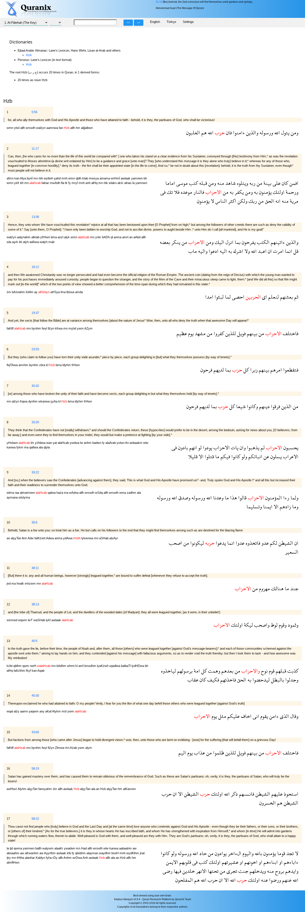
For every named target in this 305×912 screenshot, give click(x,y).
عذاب (199, 753)
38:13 (35, 604)
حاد (202, 853)
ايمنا (267, 506)
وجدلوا (291, 680)
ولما (293, 498)
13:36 (35, 216)
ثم (295, 297)
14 (8, 695)
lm (33, 442)
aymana (12, 497)
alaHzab (64, 442)
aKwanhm (32, 853)
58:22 (35, 818)
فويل (241, 333)
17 (8, 818)
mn (36, 178)
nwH (33, 666)
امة (196, 671)
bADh (106, 237)
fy (70, 183)
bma (54, 237)
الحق (269, 201)
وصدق (183, 498)
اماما (170, 183)
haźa (60, 492)
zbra (42, 365)
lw (82, 442)
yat (55, 442)
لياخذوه (168, 671)
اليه (222, 251)
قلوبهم (184, 862)
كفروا (218, 333)
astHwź (12, 789)
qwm (26, 666)
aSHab (104, 538)
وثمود (292, 625)
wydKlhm (133, 853)
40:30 (35, 695)
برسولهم (184, 671)
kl (47, 365)
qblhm (17, 666)
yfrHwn (45, 237)
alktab (35, 237)
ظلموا (218, 753)
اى (264, 297)
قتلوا (209, 456)
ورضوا (274, 880)
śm (9, 292)
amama (105, 178)
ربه (251, 183)
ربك (252, 201)
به (255, 192)
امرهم (275, 370)
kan (17, 178)
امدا (209, 297)
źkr (55, 789)
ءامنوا (238, 132)
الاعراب (290, 456)
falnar (45, 183)
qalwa (52, 492)
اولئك (278, 192)
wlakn (113, 183)
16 (8, 768)
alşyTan (16, 538)
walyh (44, 242)
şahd (57, 178)
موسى (181, 183)
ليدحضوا (260, 680)
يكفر (238, 192)
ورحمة (291, 192)
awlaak (126, 178)
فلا (176, 192)
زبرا (253, 370)
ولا (246, 251)
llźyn (51, 328)
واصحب (261, 625)
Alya (23, 178)
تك (169, 192)
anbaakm (136, 442)
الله (276, 132)
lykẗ (48, 620)
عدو (264, 543)
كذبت (292, 671)
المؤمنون (273, 498)
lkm (25, 538)
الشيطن (285, 543)
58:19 (35, 768)
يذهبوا (252, 447)
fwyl (45, 328)
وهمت (213, 671)
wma (123, 492)
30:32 (35, 386)
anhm (88, 442)
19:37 (35, 313)
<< (128, 22)
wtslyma (24, 497)
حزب (167, 794)
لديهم (218, 370)
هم (203, 132)
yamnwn (137, 178)
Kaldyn (41, 857)
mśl (64, 711)
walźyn (41, 128)
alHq (94, 183)
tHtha (21, 857)
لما (227, 297)
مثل (221, 716)
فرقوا (275, 406)
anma (118, 237)
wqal (10, 711)
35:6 (34, 522)
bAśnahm (19, 292)
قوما (280, 853)
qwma (18, 848)
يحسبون (290, 447)
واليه (202, 251)
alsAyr (113, 538)
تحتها (212, 871)
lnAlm (30, 292)
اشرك (237, 251)
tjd (12, 848)
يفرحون (248, 242)
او (280, 862)
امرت (278, 251)
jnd (9, 583)
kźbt (10, 666)
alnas (128, 183)
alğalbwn (87, 128)
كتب (193, 183)
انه (277, 201)
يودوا (207, 447)
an (131, 237)
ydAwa (68, 538)
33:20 (35, 422)
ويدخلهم (257, 871)
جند (293, 588)
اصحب (175, 543)
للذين (230, 333)
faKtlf (10, 328)
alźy (17, 711)
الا (201, 456)
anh (88, 183)
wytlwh (49, 178)
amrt (125, 237)
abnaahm (13, 853)
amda (79, 292)
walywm (48, 848)
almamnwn (28, 492)
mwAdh (55, 183)
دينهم (264, 406)
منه (220, 183)
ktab (85, 178)
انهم (192, 447)
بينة (266, 183)
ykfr (17, 183)
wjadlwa (115, 666)
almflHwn (13, 862)
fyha (49, 857)
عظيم (182, 333)
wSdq (99, 492)
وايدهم (291, 871)
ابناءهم (270, 862)
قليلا (193, 456)
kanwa (11, 447)
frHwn (76, 365)
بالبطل (277, 680)
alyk (67, 237)
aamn (24, 711)
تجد (289, 853)
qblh (79, 178)
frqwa (24, 401)
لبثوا (218, 297)
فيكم (224, 456)
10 (8, 522)
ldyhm (67, 365)
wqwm (23, 620)
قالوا (241, 498)
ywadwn (70, 848)
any (42, 711)
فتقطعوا (290, 370)
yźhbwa (40, 442)
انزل (228, 242)
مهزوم (264, 588)
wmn (10, 128)
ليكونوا (196, 543)
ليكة (248, 625)
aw (135, 848)
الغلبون (193, 132)
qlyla (47, 447)
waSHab (39, 620)
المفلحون (184, 880)
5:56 (34, 112)
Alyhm (22, 789)
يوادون (220, 853)
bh (145, 178)
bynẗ (30, 178)
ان (269, 251)
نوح (264, 671)
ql (112, 237)
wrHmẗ (116, 178)
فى (163, 192)
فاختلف (290, 333)
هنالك (277, 588)
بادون (182, 447)
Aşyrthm (50, 853)
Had (84, 848)
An (127, 442)
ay (36, 292)
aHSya (55, 292)
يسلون (275, 456)
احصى (237, 297)
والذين (251, 132)
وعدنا (217, 498)
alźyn (16, 401)
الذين (286, 406)
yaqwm (34, 711)
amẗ (81, 666)
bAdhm (61, 666)
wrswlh (31, 128)
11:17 (35, 148)
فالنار (198, 192)
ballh (38, 848)
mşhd (72, 328)
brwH (115, 853)
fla (63, 183)
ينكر (175, 242)
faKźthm (20, 670)
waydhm (105, 853)
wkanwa (44, 401)
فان (228, 132)
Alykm (57, 711)
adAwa (34, 242)
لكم (273, 543)
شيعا (240, 406)
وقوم (282, 625)
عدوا (239, 543)
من (258, 183)
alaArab (111, 442)
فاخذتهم (227, 680)
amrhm (23, 365)
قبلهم (280, 671)
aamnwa (52, 128)
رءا (285, 498)
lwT (30, 620)
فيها (176, 871)
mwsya (94, 178)
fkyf (29, 670)
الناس (220, 201)
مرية (293, 201)
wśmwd (12, 620)
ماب (192, 251)
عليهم (276, 794)
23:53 (35, 349)
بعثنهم (286, 297)
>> (138, 22)
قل (295, 251)
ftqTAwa (12, 365)
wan (49, 442)
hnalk (21, 583)
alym (88, 747)
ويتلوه (242, 183)
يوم (190, 333)
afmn (10, 178)
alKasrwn (129, 789)
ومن (293, 132)
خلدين (188, 871)
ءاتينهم (277, 242)
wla (9, 242)
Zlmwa (60, 747)
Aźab (74, 747)
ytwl (17, 128)
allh (23, 128)
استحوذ (290, 794)
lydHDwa (138, 666)
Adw (31, 538)
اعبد (262, 251)
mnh (64, 178)
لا (212, 201)
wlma (11, 492)
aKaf (48, 711)
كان (284, 183)
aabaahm (126, 848)
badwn (97, 442)
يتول (284, 132)
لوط (274, 625)
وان (242, 447)
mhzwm (31, 583)
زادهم (284, 506)
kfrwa (59, 328)
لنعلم (273, 297)
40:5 (34, 641)
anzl (61, 237)
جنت (242, 871)
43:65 (35, 732)
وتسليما (254, 506)
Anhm (67, 857)
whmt (71, 666)
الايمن (172, 862)
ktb (69, 853)
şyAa (54, 401)
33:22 (35, 472)
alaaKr (59, 848)
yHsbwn (13, 442)
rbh (41, 178)
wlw (145, 442)
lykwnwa (87, 538)
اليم (182, 753)
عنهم (286, 880)
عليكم (233, 716)
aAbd (137, 237)
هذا (233, 498)
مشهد (200, 333)
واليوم (247, 853)
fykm (20, 447)
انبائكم (254, 456)
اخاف (245, 716)
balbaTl (126, 666)
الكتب (263, 242)
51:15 (159, 1)
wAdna (74, 492)
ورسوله (265, 132)
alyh (26, 242)
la (133, 183)
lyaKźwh (103, 666)
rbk (106, 183)
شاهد (230, 183)
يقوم (263, 716)
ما (216, 456)
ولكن (241, 201)
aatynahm (24, 237)
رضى (167, 871)
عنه (264, 880)
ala (41, 447)
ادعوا (212, 251)
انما (288, 251)
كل (245, 370)
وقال (293, 716)
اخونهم (250, 862)
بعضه (165, 242)
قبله (202, 183)
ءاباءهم (290, 862)
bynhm (37, 328)
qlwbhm (81, 853)
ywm (80, 328)
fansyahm (45, 789)
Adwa (50, 538)
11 (8, 568)
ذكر (234, 794)
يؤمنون (265, 192)
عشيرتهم (229, 862)
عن (265, 456)
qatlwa (34, 447)
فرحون (206, 370)
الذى (284, 716)
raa (17, 492)
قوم (271, 671)
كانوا (235, 456)
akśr (120, 183)
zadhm (132, 492)
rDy (55, 857)
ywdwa (75, 442)
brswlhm (90, 666)
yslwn (121, 442)
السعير (291, 552)
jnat (142, 853)
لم (262, 447)
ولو (243, 456)
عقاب (193, 680)
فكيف (212, 680)
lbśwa (70, 292)
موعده (185, 192)
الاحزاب (221, 447)
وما (294, 506)
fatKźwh (40, 538)
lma (63, 292)
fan (61, 128)
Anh (86, 857)
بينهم (251, 333)
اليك (219, 242)
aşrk (15, 242)
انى (255, 716)
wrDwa (77, 857)
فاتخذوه (252, 543)
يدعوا (220, 543)
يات (234, 447)
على (276, 183)
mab (51, 242)
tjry (9, 857)
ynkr (98, 237)
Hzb (29, 55)
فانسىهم (246, 794)
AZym (88, 328)
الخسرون (267, 803)
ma (26, 447)
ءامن (273, 716)
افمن (293, 183)
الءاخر (234, 853)
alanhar (30, 857)
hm (78, 128)
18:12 (35, 267)
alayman (93, 853)
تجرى (231, 871)
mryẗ (75, 183)
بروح (279, 871)
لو (199, 447)
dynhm (33, 401)
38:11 (35, 568)
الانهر (201, 871)
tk (66, 183)
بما (236, 242)
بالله (258, 853)
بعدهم (226, 671)
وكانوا (252, 406)
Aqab (40, 670)
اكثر (231, 201)
